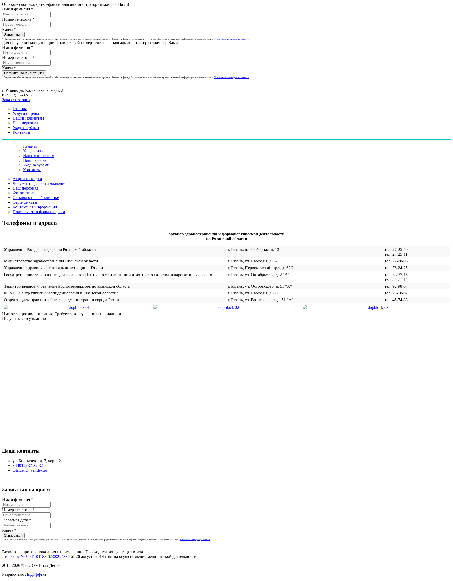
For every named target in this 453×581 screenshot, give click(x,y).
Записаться (13, 35)
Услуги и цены (26, 113)
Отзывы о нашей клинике (36, 197)
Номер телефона (18, 19)
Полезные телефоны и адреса (39, 211)
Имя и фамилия (17, 9)
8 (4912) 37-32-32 (28, 465)
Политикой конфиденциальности (231, 38)
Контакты (21, 132)
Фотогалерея (24, 193)
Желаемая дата (16, 520)
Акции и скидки (27, 178)
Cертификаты (25, 202)
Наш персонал (25, 123)
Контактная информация (35, 207)
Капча (9, 29)
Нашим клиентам (28, 118)
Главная (20, 108)
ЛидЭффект (35, 574)
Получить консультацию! (24, 73)
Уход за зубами (26, 127)
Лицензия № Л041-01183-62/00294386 (36, 556)
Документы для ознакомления (39, 183)
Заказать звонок (16, 100)
